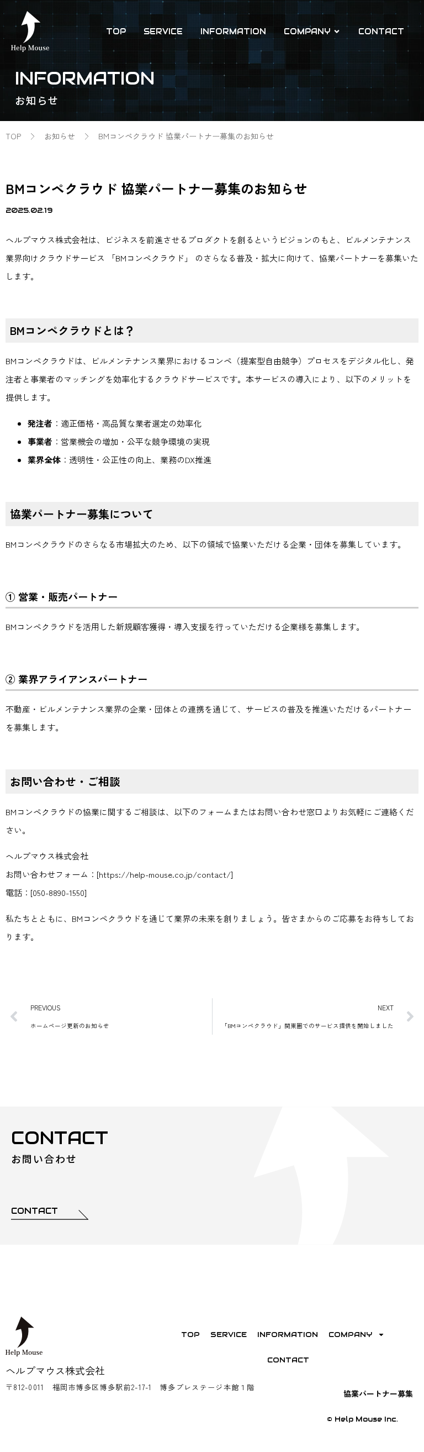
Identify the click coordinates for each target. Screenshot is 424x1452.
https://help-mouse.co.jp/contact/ (165, 874)
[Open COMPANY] (337, 32)
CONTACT (288, 1360)
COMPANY (350, 1334)
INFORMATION (287, 1334)
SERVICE (228, 1334)
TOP (190, 1334)
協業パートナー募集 (378, 1393)
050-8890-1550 (58, 892)
